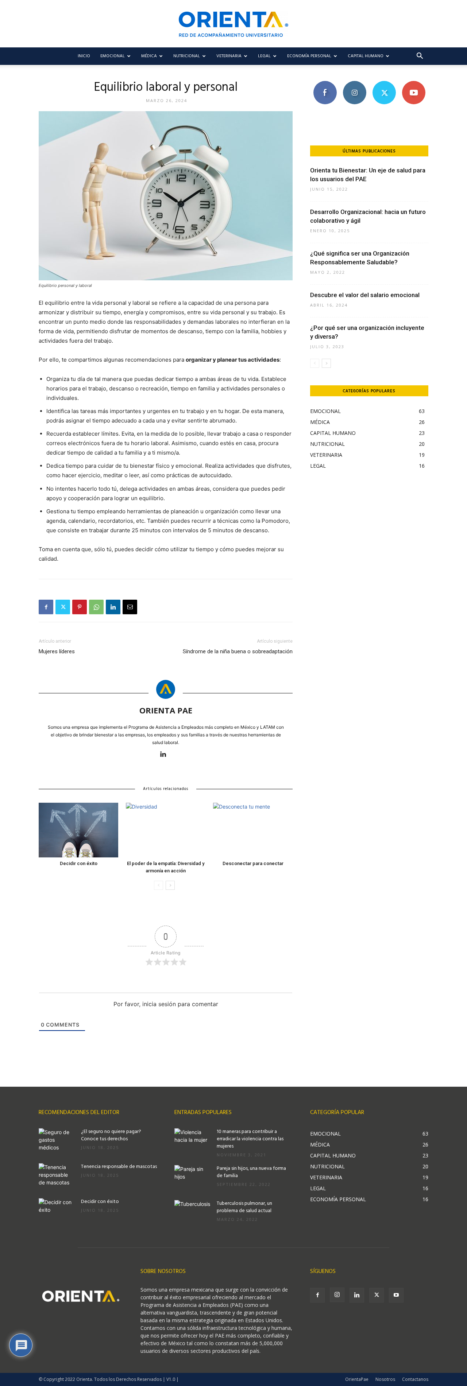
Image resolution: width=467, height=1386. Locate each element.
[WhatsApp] (96, 607)
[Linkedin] (113, 607)
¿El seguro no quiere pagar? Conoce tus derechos (111, 1135)
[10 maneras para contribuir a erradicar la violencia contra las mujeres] (192, 1141)
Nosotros (385, 1379)
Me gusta (325, 83)
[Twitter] (62, 607)
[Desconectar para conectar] (253, 830)
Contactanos (415, 1379)
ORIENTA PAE (165, 710)
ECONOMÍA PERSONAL (309, 56)
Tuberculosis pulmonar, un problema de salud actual (244, 1207)
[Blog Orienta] (233, 24)
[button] (419, 56)
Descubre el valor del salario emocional (365, 295)
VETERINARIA (229, 56)
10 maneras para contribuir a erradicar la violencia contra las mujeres (250, 1139)
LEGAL (264, 56)
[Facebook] (46, 607)
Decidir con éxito (78, 863)
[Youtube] (396, 1295)
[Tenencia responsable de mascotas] (57, 1176)
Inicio (84, 56)
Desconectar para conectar (253, 863)
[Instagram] (337, 1295)
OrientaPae (356, 1379)
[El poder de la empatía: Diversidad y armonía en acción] (165, 830)
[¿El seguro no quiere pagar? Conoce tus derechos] (57, 1141)
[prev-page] (158, 885)
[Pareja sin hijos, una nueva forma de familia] (192, 1178)
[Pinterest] (79, 607)
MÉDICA (149, 56)
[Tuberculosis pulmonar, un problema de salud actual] (192, 1213)
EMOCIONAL (112, 56)
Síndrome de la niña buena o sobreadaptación (238, 651)
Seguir (354, 83)
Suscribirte (413, 83)
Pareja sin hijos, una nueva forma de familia (251, 1172)
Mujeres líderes (57, 651)
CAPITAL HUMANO (365, 56)
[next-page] (170, 885)
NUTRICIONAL (186, 56)
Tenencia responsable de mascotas (119, 1167)
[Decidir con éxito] (78, 830)
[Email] (130, 607)
